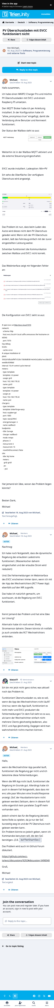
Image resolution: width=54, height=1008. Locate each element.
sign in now (20, 908)
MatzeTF (14, 679)
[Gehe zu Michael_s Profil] (4, 50)
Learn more (5, 5)
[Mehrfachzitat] (4, 523)
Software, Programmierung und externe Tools (28, 52)
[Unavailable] (27, 136)
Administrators (28, 680)
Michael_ (15, 47)
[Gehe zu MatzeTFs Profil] (5, 680)
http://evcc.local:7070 (22, 325)
